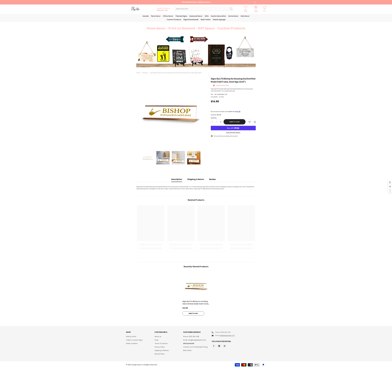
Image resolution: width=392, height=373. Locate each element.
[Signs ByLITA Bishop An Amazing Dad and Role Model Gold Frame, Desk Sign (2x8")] (196, 285)
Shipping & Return (195, 179)
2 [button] (197, 62)
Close (255, 2)
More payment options (233, 132)
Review (212, 179)
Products (145, 73)
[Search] (204, 8)
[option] (196, 51)
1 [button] (194, 62)
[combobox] (201, 8)
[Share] (254, 122)
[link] (256, 8)
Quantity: (214, 118)
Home (138, 73)
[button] (150, 51)
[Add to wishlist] (249, 121)
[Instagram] (219, 346)
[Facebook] (214, 346)
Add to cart (234, 122)
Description (176, 179)
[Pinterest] (225, 346)
